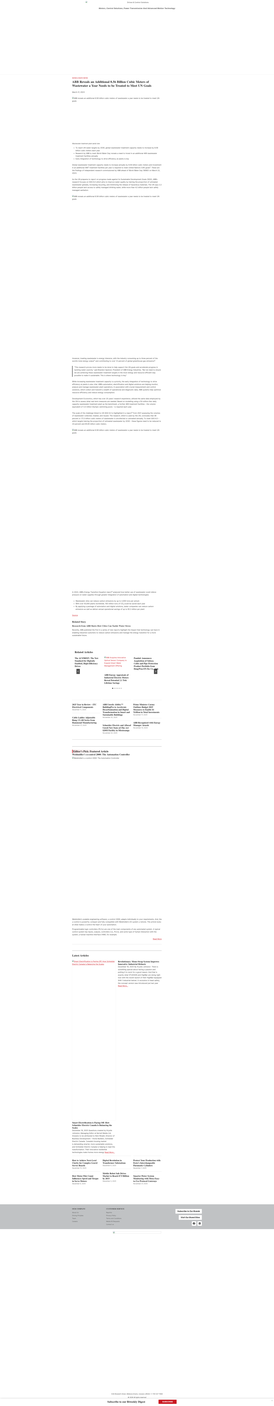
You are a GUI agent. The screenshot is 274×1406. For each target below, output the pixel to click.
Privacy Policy (111, 1215)
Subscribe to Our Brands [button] (188, 1211)
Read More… (110, 1152)
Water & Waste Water (80, 78)
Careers (75, 1221)
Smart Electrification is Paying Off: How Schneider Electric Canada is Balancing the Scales (92, 1125)
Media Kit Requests (113, 1221)
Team (74, 1218)
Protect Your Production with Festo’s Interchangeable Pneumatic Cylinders (146, 1163)
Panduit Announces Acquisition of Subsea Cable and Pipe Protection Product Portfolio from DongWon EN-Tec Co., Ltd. (146, 663)
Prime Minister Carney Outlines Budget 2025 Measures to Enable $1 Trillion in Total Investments (146, 708)
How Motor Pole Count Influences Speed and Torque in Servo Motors (85, 1178)
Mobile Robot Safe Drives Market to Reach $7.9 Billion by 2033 (116, 1176)
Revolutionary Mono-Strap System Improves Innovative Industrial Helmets (138, 962)
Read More (157, 939)
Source (75, 615)
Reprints (109, 1212)
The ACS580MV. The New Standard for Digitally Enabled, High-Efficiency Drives (86, 662)
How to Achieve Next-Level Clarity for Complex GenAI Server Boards (85, 1163)
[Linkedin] (199, 1223)
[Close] (272, 1400)
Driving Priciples (77, 1215)
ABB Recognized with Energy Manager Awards (146, 724)
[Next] (155, 671)
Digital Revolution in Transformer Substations (114, 1161)
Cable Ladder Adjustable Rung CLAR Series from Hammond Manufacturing (84, 720)
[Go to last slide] (78, 671)
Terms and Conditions (113, 1218)
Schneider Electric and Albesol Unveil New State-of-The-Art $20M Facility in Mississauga (117, 728)
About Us (75, 1212)
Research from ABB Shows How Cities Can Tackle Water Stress (101, 625)
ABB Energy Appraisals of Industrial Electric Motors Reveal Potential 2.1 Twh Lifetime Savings (116, 678)
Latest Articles (80, 955)
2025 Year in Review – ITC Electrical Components (84, 705)
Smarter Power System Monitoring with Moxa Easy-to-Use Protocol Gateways (146, 1178)
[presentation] (117, 664)
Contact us (110, 1224)
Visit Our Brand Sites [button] (190, 1217)
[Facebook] (194, 1223)
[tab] (112, 688)
